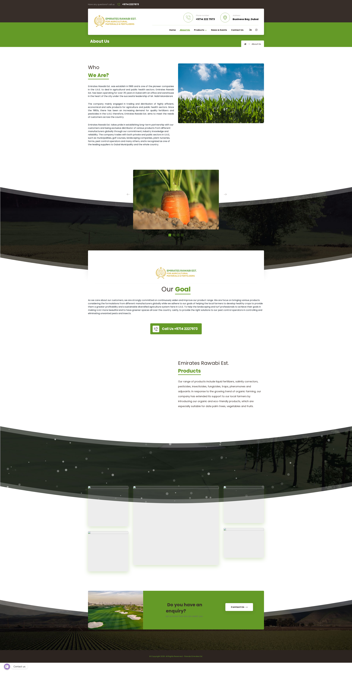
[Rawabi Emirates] (115, 21)
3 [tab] (178, 235)
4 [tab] (182, 235)
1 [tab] (169, 235)
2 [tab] (174, 235)
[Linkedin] (250, 30)
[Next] (225, 194)
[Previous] (127, 194)
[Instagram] (256, 30)
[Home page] (245, 44)
